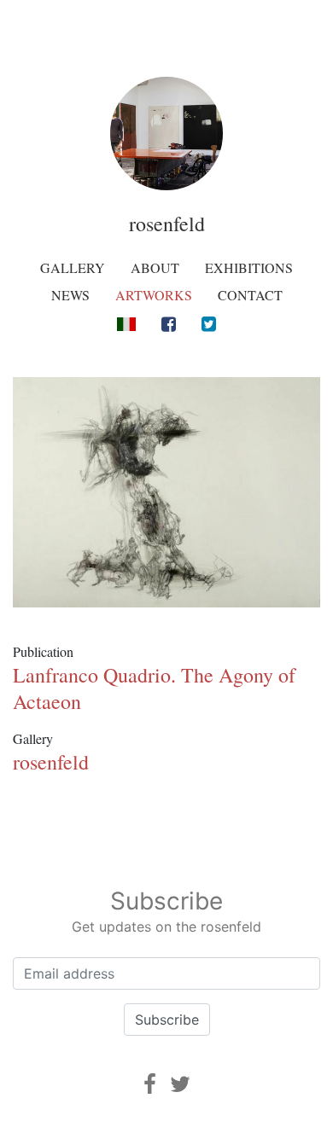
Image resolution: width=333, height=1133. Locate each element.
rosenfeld (167, 223)
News (70, 295)
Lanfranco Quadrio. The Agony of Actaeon (154, 688)
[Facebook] (168, 323)
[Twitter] (209, 323)
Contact (250, 295)
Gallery (72, 267)
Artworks (153, 295)
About (155, 267)
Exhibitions (249, 267)
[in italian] (126, 323)
